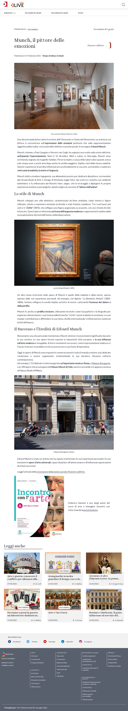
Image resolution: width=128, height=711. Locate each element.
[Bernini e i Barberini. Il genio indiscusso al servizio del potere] (105, 605)
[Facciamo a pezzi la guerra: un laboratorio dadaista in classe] (23, 605)
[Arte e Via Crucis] (64, 605)
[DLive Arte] (17, 6)
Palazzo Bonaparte (101, 363)
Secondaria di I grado (104, 29)
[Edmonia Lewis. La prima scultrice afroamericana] (105, 569)
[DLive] (6, 4)
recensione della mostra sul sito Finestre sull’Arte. (61, 471)
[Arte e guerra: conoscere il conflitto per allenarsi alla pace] (23, 569)
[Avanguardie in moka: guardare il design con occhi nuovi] (64, 569)
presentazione (91, 510)
